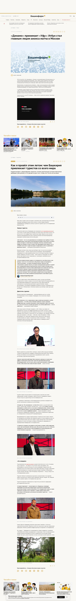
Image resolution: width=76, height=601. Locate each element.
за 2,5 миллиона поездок (47, 231)
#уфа (24, 121)
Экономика (18, 19)
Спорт (28, 19)
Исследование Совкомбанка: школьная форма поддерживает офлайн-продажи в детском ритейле (36, 24)
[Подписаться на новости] (42, 127)
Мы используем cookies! (15, 596)
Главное (7, 19)
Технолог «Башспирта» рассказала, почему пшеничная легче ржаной (55, 24)
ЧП (31, 19)
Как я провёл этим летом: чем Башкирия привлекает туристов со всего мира (17, 24)
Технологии (35, 19)
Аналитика (54, 19)
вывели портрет (30, 464)
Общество (23, 19)
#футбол (18, 121)
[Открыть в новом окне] (18, 127)
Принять (61, 597)
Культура (41, 19)
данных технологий (25, 598)
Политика (12, 19)
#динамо (27, 121)
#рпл (22, 121)
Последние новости (66, 19)
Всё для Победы (47, 19)
